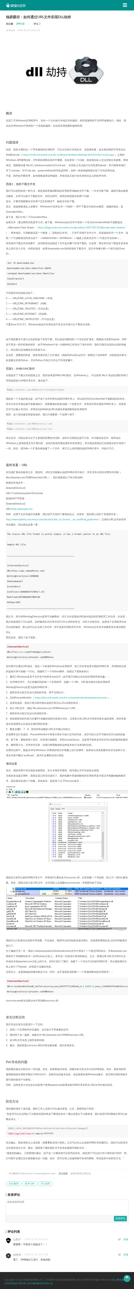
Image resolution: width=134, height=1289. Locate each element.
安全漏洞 (13, 1183)
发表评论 (120, 1218)
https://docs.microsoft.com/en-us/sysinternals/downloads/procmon (71, 698)
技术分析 (30, 1183)
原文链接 (63, 1174)
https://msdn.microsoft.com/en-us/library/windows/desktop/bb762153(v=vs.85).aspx (68, 155)
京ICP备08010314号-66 (40, 1283)
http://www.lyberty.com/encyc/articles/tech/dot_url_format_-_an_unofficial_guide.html (52, 519)
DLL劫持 (45, 1183)
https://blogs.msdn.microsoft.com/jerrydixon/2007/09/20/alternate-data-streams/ (82, 227)
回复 (126, 1239)
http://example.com (22, 509)
